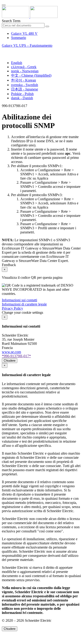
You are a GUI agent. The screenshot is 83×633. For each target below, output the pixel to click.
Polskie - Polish (22, 94)
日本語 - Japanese (24, 89)
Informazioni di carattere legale (24, 304)
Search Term (11, 21)
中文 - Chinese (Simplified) (31, 75)
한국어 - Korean (23, 80)
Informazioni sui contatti (19, 300)
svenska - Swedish (24, 85)
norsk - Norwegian (25, 71)
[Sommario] (4, 51)
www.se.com (11, 352)
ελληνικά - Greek (23, 67)
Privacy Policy (12, 308)
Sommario (18, 38)
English (16, 63)
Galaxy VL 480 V (24, 33)
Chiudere (9, 360)
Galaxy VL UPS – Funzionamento (27, 45)
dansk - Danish (22, 98)
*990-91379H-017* (16, 356)
